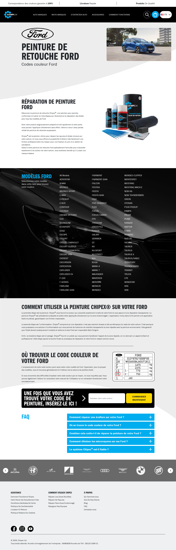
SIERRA (128, 242)
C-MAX (63, 195)
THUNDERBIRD (131, 266)
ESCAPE (63, 234)
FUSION (95, 230)
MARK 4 (96, 266)
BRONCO (64, 187)
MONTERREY (130, 179)
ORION (127, 199)
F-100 (62, 278)
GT (93, 242)
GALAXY (95, 234)
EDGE (62, 230)
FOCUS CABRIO (99, 214)
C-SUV (62, 203)
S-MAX (127, 230)
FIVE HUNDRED (99, 203)
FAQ (85, 506)
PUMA (127, 218)
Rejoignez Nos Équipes (57, 506)
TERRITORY (129, 262)
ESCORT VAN (66, 254)
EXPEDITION (65, 266)
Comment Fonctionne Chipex (22, 496)
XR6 (126, 286)
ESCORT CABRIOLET (69, 242)
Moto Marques (59, 14)
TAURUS (128, 250)
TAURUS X (129, 254)
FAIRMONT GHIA (99, 179)
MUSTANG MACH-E (133, 187)
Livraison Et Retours (19, 509)
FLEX (94, 207)
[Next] (170, 470)
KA (93, 246)
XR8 (126, 289)
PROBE (127, 214)
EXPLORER (65, 270)
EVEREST (64, 258)
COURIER (64, 211)
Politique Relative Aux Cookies (23, 513)
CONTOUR (64, 207)
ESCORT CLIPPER (68, 246)
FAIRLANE (64, 286)
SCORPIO (128, 234)
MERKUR (96, 286)
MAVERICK (97, 278)
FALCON (96, 183)
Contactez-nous (90, 509)
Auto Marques (40, 14)
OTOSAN (128, 203)
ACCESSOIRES (98, 14)
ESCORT (63, 238)
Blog (86, 503)
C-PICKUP (64, 199)
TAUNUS (128, 246)
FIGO (94, 199)
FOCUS (95, 211)
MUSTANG (129, 183)
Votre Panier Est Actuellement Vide (25, 500)
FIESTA (95, 191)
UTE (126, 278)
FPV (94, 218)
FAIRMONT (97, 175)
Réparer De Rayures (56, 500)
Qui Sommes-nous (91, 496)
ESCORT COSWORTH (69, 250)
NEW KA (128, 191)
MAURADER (97, 274)
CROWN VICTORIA (68, 214)
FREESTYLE (97, 226)
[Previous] (5, 470)
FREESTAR (97, 222)
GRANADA (96, 238)
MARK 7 (96, 270)
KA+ (94, 258)
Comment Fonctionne (119, 14)
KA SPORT (97, 250)
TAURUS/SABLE (131, 258)
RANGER (128, 222)
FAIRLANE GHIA (67, 289)
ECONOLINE (65, 222)
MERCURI (96, 282)
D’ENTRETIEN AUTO (79, 14)
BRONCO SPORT (67, 191)
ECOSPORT (65, 226)
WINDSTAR (129, 282)
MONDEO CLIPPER (133, 175)
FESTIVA (96, 187)
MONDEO (96, 289)
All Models (64, 175)
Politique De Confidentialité (22, 506)
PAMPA (127, 211)
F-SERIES (64, 282)
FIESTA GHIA (98, 195)
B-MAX (63, 183)
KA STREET (97, 254)
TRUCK (127, 274)
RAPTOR (128, 226)
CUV (62, 218)
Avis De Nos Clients (91, 500)
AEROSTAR (65, 179)
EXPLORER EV (66, 274)
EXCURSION (65, 262)
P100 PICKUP (131, 207)
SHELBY (128, 238)
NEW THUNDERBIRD (134, 195)
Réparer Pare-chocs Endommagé (61, 503)
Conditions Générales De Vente (23, 503)
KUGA (94, 262)
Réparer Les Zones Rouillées (59, 496)
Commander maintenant (139, 398)
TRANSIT (128, 270)
